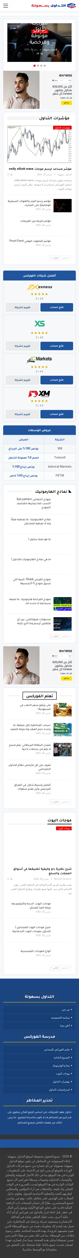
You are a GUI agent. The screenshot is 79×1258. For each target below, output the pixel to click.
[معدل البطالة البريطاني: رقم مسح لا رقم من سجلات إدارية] (63, 749)
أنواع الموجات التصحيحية (36, 951)
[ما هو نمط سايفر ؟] (63, 544)
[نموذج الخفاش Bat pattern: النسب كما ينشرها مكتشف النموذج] (63, 504)
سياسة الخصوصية (60, 1017)
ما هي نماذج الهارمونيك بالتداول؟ (31, 559)
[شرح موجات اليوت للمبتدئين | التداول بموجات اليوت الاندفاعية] (63, 932)
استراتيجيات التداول (59, 1089)
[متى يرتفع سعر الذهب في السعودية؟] (63, 709)
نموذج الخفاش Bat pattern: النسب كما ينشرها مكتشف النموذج (33, 503)
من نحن (66, 1009)
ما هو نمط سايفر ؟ (39, 539)
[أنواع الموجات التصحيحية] (63, 956)
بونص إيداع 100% (23, 466)
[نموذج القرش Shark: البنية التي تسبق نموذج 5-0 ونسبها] (63, 584)
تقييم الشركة (22, 307)
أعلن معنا (65, 1025)
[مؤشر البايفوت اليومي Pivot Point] (63, 245)
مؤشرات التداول (62, 127)
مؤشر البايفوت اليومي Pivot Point (30, 240)
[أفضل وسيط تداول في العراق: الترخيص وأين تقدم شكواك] (63, 789)
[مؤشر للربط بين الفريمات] (63, 225)
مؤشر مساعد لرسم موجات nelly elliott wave (40, 169)
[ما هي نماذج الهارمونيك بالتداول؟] (63, 564)
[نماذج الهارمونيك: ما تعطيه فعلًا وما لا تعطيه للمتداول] (63, 524)
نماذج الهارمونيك (61, 1065)
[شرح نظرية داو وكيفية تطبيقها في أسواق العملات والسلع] (39, 845)
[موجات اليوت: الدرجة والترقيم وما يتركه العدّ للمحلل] (63, 908)
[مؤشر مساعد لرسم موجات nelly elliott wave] (39, 144)
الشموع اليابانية (62, 1057)
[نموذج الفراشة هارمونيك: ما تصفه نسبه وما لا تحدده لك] (63, 604)
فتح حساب (56, 307)
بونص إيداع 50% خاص (23, 475)
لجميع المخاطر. (26, 1122)
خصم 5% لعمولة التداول (23, 457)
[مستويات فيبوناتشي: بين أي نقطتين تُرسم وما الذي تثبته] (63, 624)
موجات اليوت (64, 828)
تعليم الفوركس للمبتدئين (57, 1049)
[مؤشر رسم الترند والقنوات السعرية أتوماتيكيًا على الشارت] (63, 205)
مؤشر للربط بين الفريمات (35, 220)
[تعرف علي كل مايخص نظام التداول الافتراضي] (63, 769)
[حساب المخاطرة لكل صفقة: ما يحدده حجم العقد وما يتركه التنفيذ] (63, 730)
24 (38, 53)
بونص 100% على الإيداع (24, 448)
